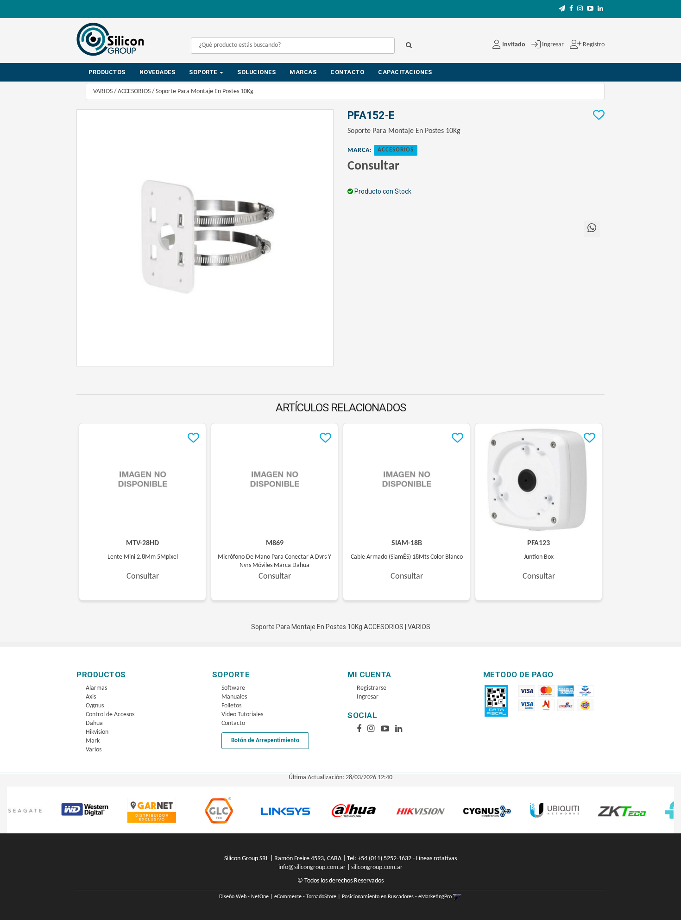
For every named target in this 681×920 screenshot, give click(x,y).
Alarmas (96, 688)
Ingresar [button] (553, 44)
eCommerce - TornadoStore (305, 897)
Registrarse (371, 688)
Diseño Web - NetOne (244, 897)
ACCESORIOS (134, 91)
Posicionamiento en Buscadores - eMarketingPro (397, 897)
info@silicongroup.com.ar (312, 867)
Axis (91, 696)
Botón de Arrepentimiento (265, 740)
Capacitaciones (405, 72)
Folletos (231, 705)
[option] (50, 810)
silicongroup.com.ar (377, 867)
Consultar (373, 166)
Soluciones (256, 72)
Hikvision (97, 732)
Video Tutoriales (242, 714)
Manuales (234, 696)
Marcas (303, 72)
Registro (593, 44)
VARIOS (103, 91)
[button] (562, 9)
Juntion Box (539, 557)
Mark (93, 740)
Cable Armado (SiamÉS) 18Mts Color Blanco (407, 557)
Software (233, 688)
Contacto (347, 72)
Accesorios (396, 150)
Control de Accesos (110, 714)
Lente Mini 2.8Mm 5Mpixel (142, 557)
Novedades (157, 72)
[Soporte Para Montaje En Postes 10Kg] (205, 238)
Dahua (94, 723)
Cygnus (95, 705)
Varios (93, 749)
